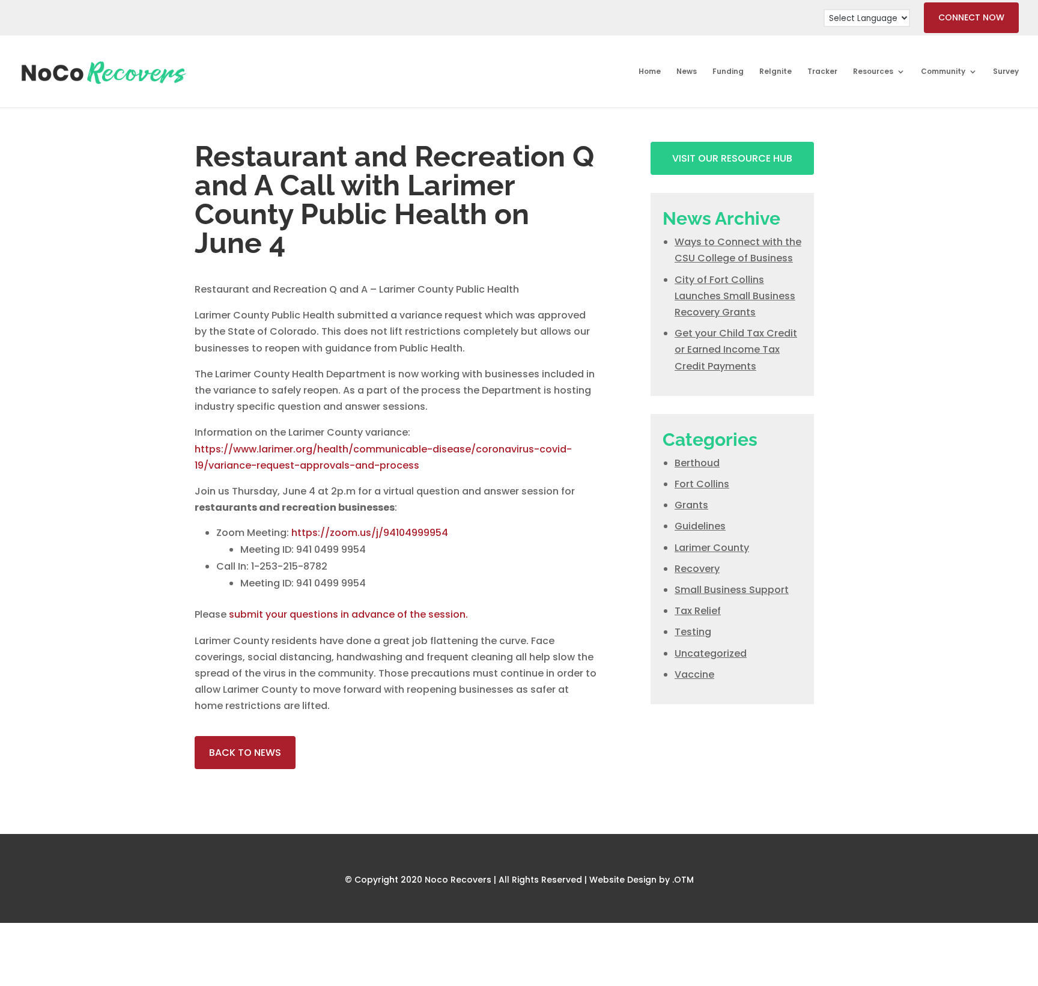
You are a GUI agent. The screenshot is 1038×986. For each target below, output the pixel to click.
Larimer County (712, 548)
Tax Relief (698, 611)
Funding (728, 71)
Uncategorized (711, 653)
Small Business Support (732, 590)
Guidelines (700, 526)
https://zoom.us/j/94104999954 (369, 533)
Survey (1006, 71)
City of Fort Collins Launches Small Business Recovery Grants (735, 296)
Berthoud (697, 463)
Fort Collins (702, 484)
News (686, 71)
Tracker (822, 71)
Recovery (697, 569)
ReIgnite (775, 71)
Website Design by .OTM (641, 880)
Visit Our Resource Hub (732, 158)
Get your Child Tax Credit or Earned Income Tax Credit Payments (736, 349)
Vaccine (694, 674)
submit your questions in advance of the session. (348, 614)
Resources (873, 71)
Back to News (245, 752)
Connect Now (971, 17)
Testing (693, 632)
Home (650, 71)
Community (943, 71)
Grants (691, 505)
